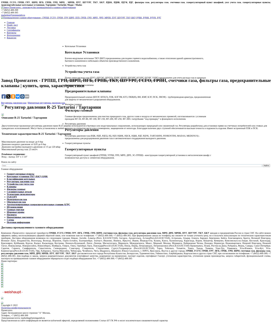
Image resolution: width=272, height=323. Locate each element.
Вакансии (11, 38)
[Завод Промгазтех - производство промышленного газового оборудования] (38, 7)
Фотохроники (13, 35)
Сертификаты (13, 30)
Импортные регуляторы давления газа (46, 103)
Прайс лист (12, 25)
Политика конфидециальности (16, 308)
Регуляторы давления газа (13, 103)
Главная (10, 22)
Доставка (11, 27)
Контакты (11, 32)
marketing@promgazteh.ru (13, 15)
